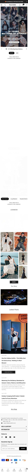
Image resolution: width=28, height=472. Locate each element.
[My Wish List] (26, 5)
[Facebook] (2, 437)
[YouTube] (14, 437)
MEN (17, 53)
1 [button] (13, 45)
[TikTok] (10, 437)
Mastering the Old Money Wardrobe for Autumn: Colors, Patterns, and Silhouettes (14, 382)
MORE (14, 282)
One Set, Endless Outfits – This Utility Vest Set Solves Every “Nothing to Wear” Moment (14, 361)
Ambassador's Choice (14, 148)
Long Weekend (14, 198)
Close (26, 1)
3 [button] (14, 194)
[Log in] (20, 5)
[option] (14, 27)
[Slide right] (26, 49)
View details (8, 372)
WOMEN (11, 53)
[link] (14, 49)
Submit (23, 448)
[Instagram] (6, 437)
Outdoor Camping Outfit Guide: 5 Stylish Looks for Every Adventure (13, 397)
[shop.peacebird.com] (14, 297)
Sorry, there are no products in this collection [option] (14, 57)
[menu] (1, 5)
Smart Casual (5, 198)
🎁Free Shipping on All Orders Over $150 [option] (14, 1)
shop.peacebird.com (16, 456)
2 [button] (14, 45)
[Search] (5, 5)
